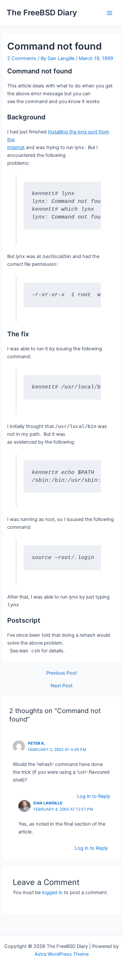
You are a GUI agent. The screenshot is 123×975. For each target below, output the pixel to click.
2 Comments (21, 58)
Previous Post (61, 673)
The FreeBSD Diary (42, 12)
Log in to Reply (93, 796)
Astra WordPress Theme (61, 954)
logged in (52, 892)
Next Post (61, 685)
